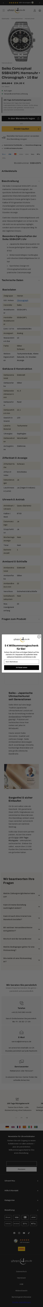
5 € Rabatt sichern (21, 667)
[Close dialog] (39, 636)
